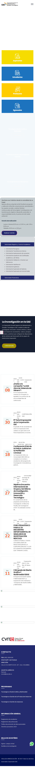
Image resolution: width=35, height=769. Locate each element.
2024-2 (15, 414)
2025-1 (15, 380)
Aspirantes (17, 60)
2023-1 (15, 478)
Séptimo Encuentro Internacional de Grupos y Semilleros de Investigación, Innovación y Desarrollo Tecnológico (22, 491)
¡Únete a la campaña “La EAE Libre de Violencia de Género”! (22, 387)
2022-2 (15, 564)
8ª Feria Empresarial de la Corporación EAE (22, 422)
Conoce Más (17, 135)
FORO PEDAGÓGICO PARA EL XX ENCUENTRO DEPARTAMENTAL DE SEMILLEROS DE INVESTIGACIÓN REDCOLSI (22, 532)
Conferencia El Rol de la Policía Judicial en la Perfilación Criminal (23, 449)
